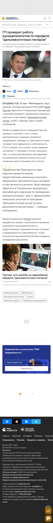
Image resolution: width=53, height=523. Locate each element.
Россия (30, 297)
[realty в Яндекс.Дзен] (16, 421)
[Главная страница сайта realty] (15, 18)
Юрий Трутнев (27, 293)
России (27, 219)
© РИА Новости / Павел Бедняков (13, 80)
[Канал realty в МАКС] (7, 421)
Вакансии (6, 450)
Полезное (38, 436)
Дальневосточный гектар (14, 297)
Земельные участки (11, 301)
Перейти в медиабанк (34, 80)
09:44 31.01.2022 (9, 25)
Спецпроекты (8, 440)
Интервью (27, 436)
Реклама (20, 440)
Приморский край (11, 293)
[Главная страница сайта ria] (3, 18)
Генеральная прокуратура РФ (34, 301)
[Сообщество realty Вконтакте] (26, 421)
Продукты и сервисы (36, 440)
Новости (5, 436)
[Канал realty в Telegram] (36, 421)
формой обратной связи (25, 492)
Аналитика (16, 436)
